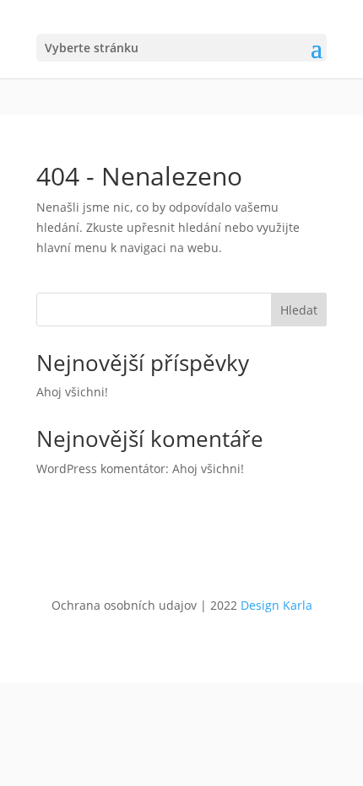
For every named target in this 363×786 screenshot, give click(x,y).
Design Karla (276, 605)
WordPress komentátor (100, 468)
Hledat (298, 310)
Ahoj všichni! (72, 392)
